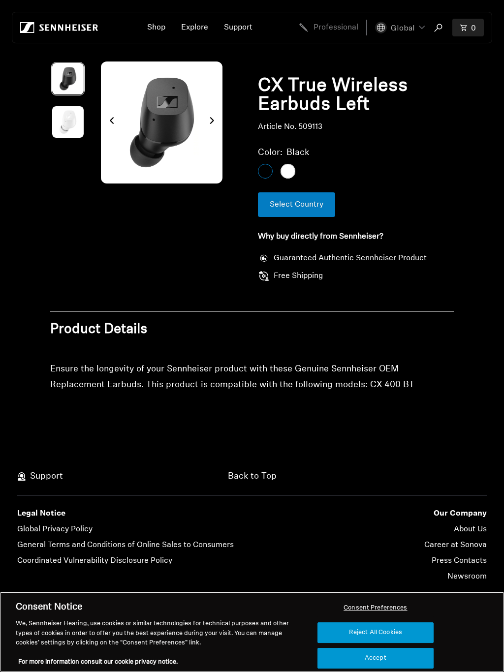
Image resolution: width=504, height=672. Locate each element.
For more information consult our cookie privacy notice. (98, 662)
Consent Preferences (375, 608)
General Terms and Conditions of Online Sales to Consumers (125, 545)
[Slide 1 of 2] (68, 78)
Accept (375, 658)
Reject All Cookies (375, 632)
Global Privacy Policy (55, 529)
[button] (400, 27)
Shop (156, 27)
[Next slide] (215, 122)
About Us (470, 529)
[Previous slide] (109, 122)
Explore (194, 27)
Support (238, 27)
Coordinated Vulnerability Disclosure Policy (94, 561)
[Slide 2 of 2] (68, 122)
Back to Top (252, 476)
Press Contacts (459, 561)
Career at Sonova (455, 545)
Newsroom (467, 576)
